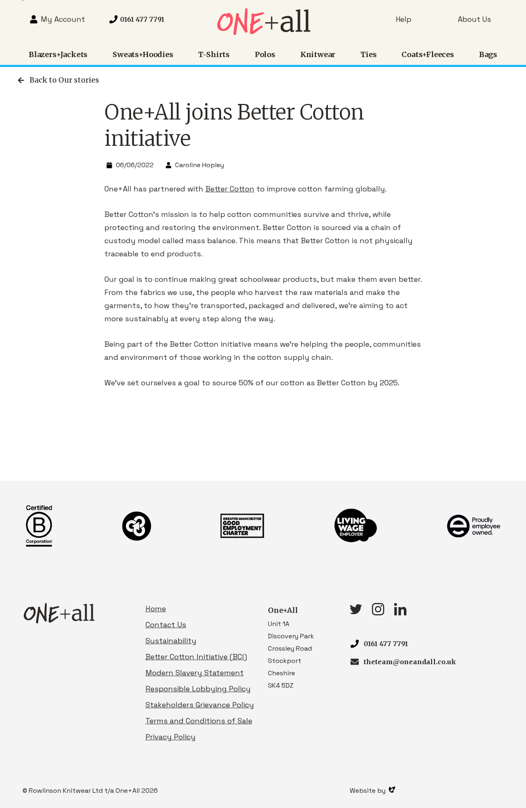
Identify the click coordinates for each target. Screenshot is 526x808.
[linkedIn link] (400, 612)
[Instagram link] (378, 612)
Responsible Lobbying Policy (198, 688)
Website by (368, 790)
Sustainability (170, 640)
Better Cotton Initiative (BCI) (196, 656)
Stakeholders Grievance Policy (199, 704)
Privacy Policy (170, 736)
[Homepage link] (263, 32)
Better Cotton (229, 188)
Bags (488, 54)
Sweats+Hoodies (143, 54)
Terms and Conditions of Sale (198, 720)
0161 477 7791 (386, 644)
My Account (63, 19)
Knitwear (318, 54)
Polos (265, 54)
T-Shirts (214, 54)
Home (155, 608)
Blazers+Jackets (58, 54)
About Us (474, 19)
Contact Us (165, 624)
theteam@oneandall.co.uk (410, 662)
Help (403, 19)
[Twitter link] (356, 612)
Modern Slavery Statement (194, 672)
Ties (368, 54)
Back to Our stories (64, 80)
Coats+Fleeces (427, 54)
